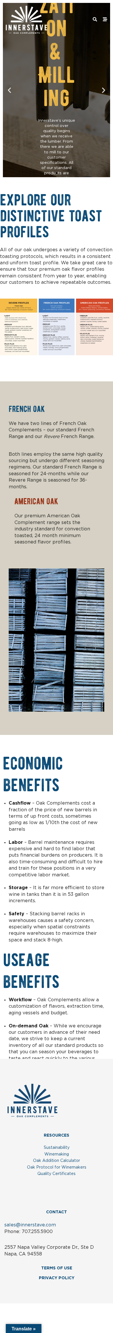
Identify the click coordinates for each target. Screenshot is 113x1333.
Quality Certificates (56, 1174)
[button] (9, 90)
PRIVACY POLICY (56, 1278)
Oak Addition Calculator (56, 1161)
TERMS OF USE (56, 1268)
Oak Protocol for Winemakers (56, 1167)
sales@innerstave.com (30, 1225)
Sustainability (57, 1148)
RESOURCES (56, 1135)
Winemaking (56, 1154)
